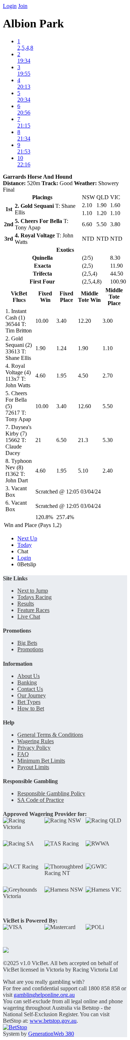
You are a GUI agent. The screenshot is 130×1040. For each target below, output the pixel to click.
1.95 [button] (61, 375)
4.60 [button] (40, 375)
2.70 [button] (108, 375)
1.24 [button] (61, 348)
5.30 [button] (108, 440)
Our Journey (31, 695)
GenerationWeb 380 (51, 1034)
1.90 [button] (40, 348)
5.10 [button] (83, 471)
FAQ (23, 754)
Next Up (27, 538)
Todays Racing (34, 597)
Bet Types (28, 702)
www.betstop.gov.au (53, 1021)
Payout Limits (33, 767)
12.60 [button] (84, 406)
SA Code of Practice (40, 800)
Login (10, 6)
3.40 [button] (61, 321)
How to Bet (30, 708)
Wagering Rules (35, 741)
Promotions (30, 649)
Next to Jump (32, 591)
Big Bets (27, 643)
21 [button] (38, 440)
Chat (22, 551)
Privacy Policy (34, 748)
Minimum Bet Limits (41, 761)
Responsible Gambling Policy (51, 793)
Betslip (26, 564)
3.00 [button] (108, 321)
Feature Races (33, 610)
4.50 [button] (83, 375)
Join (22, 6)
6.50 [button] (61, 440)
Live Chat (28, 616)
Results (25, 604)
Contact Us (30, 689)
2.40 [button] (108, 471)
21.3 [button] (83, 440)
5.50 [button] (108, 406)
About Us (28, 676)
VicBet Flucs (19, 296)
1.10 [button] (108, 348)
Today (24, 545)
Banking (27, 682)
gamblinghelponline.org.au (44, 995)
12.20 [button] (84, 321)
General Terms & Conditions (50, 735)
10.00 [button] (41, 321)
